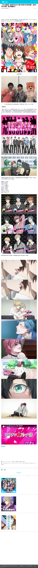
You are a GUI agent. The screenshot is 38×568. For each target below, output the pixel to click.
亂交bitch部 (27, 463)
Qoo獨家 (12, 461)
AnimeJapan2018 (6, 463)
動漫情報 (20, 461)
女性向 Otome (32, 463)
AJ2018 (4, 461)
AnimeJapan (8, 461)
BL (10, 463)
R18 (15, 463)
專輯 (24, 461)
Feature (12, 463)
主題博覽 (16, 461)
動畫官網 (3, 446)
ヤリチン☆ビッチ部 (20, 463)
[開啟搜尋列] (31, 2)
